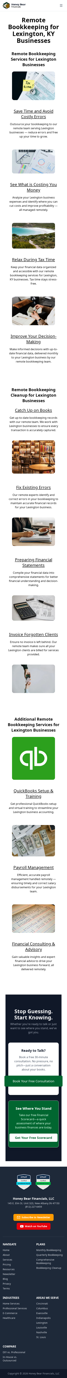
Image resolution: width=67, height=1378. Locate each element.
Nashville (41, 1332)
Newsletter (9, 1274)
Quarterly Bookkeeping (49, 1254)
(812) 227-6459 (33, 1206)
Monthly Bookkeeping (48, 1250)
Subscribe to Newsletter (36, 1217)
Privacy (7, 1283)
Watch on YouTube (36, 1226)
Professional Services (15, 1308)
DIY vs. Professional (14, 1352)
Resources (9, 1269)
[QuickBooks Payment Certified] (23, 1182)
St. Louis (41, 1337)
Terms (6, 1288)
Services (7, 1259)
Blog (5, 1278)
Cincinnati (42, 1303)
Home (6, 1250)
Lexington (42, 1322)
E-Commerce (10, 1313)
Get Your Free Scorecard (33, 1138)
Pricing (7, 1264)
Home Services (11, 1303)
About (6, 1254)
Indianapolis (43, 1318)
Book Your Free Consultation (33, 1081)
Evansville (42, 1313)
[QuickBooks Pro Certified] (43, 1182)
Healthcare (9, 1318)
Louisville (41, 1327)
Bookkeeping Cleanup (48, 1267)
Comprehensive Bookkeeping (45, 1261)
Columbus (42, 1308)
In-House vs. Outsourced (10, 1358)
